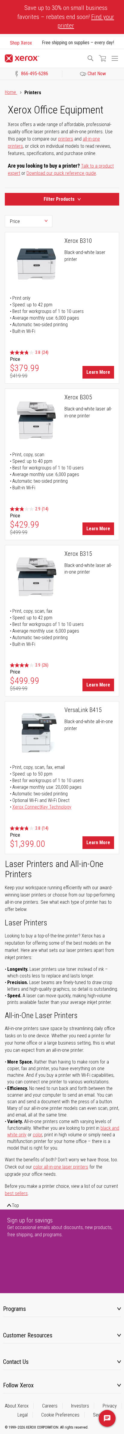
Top (15, 1205)
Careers (49, 1406)
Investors (80, 1406)
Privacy (110, 1406)
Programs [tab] (14, 1308)
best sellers (16, 1193)
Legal (22, 1415)
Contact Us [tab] (16, 1361)
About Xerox (17, 1406)
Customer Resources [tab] (27, 1335)
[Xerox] (43, 58)
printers (65, 139)
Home (11, 92)
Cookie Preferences (60, 1415)
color (37, 1135)
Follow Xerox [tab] (18, 1385)
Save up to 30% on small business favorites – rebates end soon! (65, 16)
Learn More (98, 372)
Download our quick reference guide (61, 173)
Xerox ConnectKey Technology (41, 807)
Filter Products (59, 199)
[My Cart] (102, 58)
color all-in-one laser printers (60, 1167)
